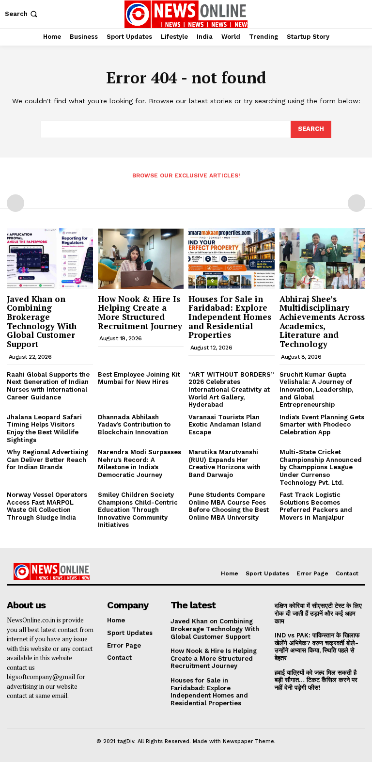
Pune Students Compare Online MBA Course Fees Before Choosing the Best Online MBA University (228, 506)
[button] (22, 13)
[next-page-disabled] (356, 203)
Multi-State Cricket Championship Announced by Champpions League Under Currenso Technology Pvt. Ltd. (320, 467)
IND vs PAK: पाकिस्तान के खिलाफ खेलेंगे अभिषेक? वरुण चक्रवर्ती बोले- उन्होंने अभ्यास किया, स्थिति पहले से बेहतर (317, 647)
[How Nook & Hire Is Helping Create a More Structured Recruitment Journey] (141, 258)
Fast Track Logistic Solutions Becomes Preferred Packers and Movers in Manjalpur (315, 506)
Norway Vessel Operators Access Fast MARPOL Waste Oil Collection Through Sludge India (47, 506)
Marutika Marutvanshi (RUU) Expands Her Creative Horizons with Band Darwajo (224, 463)
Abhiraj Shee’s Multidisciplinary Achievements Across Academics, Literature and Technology (322, 321)
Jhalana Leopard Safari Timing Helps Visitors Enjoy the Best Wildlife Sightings (44, 428)
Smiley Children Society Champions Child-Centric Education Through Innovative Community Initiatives (138, 509)
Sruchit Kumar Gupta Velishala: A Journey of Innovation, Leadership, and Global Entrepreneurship (316, 389)
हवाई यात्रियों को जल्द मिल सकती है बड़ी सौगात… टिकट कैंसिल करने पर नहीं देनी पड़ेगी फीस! (316, 680)
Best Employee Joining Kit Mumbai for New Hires (139, 378)
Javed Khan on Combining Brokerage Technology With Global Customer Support (42, 321)
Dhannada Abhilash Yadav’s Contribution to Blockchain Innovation (134, 424)
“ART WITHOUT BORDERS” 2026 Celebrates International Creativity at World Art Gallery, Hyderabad (231, 389)
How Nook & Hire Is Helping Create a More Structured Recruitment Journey (140, 312)
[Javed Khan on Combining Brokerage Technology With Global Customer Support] (50, 258)
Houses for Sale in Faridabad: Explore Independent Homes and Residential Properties (229, 317)
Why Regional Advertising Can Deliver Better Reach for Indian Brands (47, 459)
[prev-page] (15, 203)
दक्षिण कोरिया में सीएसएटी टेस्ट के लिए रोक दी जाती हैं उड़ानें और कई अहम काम (318, 613)
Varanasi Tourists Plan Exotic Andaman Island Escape (224, 424)
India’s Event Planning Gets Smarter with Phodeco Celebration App (321, 424)
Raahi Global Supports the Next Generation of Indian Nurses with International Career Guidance (48, 386)
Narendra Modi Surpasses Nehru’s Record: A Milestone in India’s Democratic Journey (139, 463)
